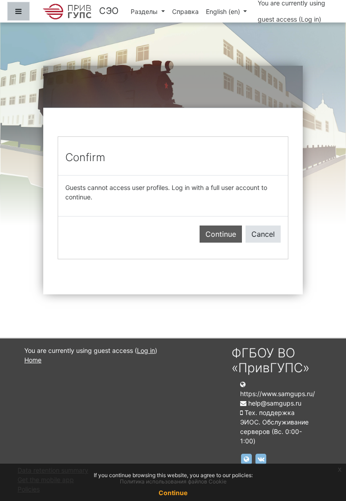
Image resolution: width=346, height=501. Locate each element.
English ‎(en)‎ (224, 11)
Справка (185, 11)
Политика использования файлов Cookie (173, 481)
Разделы (145, 11)
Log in (310, 19)
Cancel (263, 234)
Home (32, 360)
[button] (325, 456)
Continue (220, 234)
